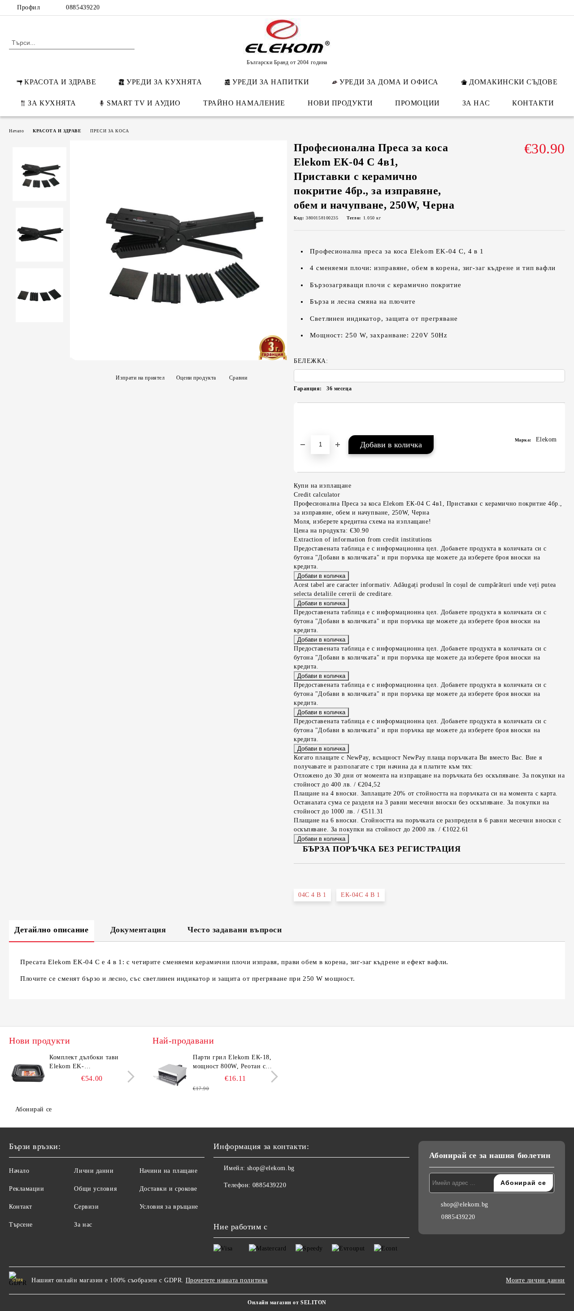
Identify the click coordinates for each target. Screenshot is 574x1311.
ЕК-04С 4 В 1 (360, 894)
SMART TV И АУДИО (144, 103)
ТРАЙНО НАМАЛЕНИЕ (244, 103)
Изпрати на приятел (140, 378)
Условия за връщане (168, 1206)
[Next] (128, 1077)
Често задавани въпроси (234, 929)
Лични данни (93, 1170)
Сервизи (86, 1206)
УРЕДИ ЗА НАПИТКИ (270, 82)
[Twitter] (533, 8)
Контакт (20, 1206)
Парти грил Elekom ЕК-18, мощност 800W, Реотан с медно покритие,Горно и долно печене (232, 1062)
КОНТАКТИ (533, 103)
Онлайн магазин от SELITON (287, 1302)
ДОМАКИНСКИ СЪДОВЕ (513, 82)
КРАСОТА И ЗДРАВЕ (60, 82)
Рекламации (26, 1188)
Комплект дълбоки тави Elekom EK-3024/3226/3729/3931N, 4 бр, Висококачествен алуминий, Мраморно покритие (91, 1062)
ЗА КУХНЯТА (52, 103)
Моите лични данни (535, 1280)
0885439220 (83, 7)
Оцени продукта (196, 378)
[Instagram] (547, 8)
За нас (83, 1224)
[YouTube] (560, 8)
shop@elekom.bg (271, 1168)
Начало (16, 130)
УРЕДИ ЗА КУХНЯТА (164, 82)
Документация (138, 929)
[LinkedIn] (520, 8)
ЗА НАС (476, 103)
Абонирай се (33, 1109)
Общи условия (95, 1188)
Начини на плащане (168, 1170)
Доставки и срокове (168, 1188)
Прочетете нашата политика (227, 1280)
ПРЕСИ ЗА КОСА (109, 130)
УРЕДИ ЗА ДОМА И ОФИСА (389, 82)
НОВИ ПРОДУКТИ (340, 103)
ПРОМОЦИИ (417, 103)
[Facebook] (506, 8)
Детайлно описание (51, 929)
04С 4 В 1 (312, 894)
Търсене (21, 1224)
